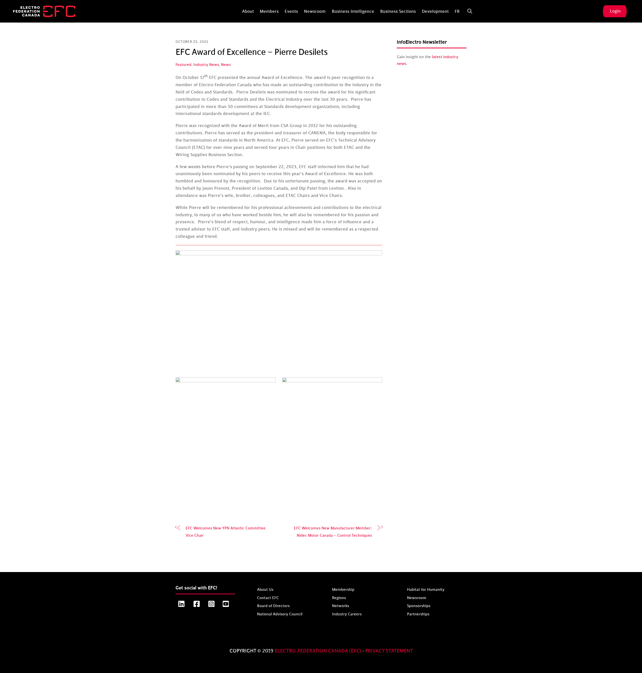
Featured (183, 64)
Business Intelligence (353, 11)
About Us (265, 589)
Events (291, 11)
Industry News (206, 64)
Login (615, 11)
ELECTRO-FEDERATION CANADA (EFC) (318, 651)
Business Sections (398, 11)
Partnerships (418, 614)
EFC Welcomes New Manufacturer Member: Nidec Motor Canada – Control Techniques (333, 532)
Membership (343, 589)
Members (269, 11)
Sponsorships (418, 606)
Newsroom (315, 11)
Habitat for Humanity (425, 589)
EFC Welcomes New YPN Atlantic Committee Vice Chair (226, 532)
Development (435, 11)
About (248, 11)
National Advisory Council (279, 614)
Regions (339, 597)
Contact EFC (268, 597)
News (226, 64)
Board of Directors (273, 606)
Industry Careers (347, 614)
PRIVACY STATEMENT (389, 651)
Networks (340, 606)
